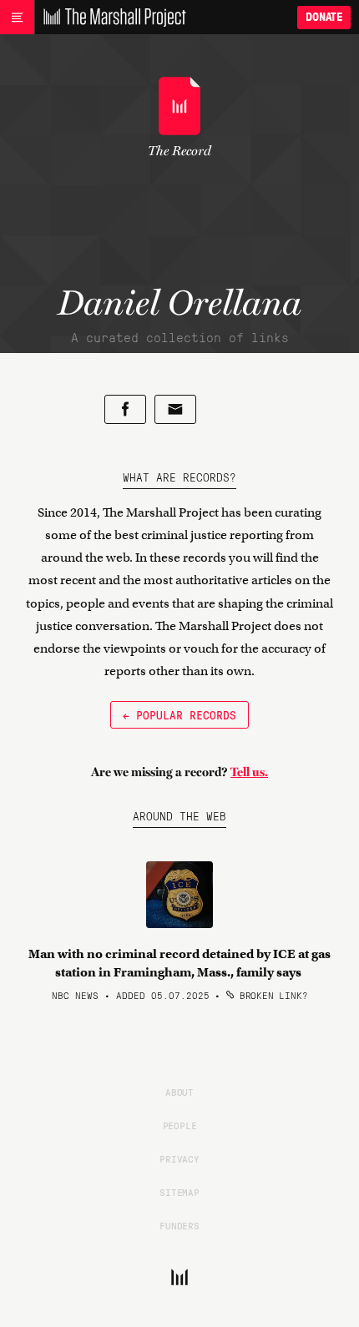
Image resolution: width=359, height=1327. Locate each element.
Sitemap (179, 1191)
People (180, 1125)
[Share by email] (175, 409)
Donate (324, 17)
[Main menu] (17, 17)
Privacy (179, 1158)
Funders (179, 1225)
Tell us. (249, 772)
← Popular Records (179, 714)
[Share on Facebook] (125, 409)
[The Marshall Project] (110, 17)
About (179, 1091)
